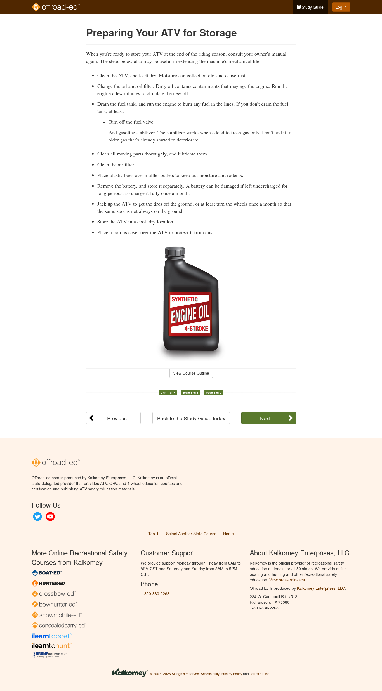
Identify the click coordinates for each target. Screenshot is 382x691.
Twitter (37, 516)
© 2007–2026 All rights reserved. (175, 673)
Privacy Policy (231, 673)
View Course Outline (191, 373)
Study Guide (312, 7)
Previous (117, 418)
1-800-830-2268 (155, 593)
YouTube (50, 516)
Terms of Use (260, 673)
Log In (341, 7)
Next (265, 418)
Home (228, 533)
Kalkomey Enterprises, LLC (321, 588)
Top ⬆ (153, 533)
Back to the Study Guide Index (191, 418)
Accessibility (210, 673)
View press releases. (287, 579)
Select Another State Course (191, 533)
